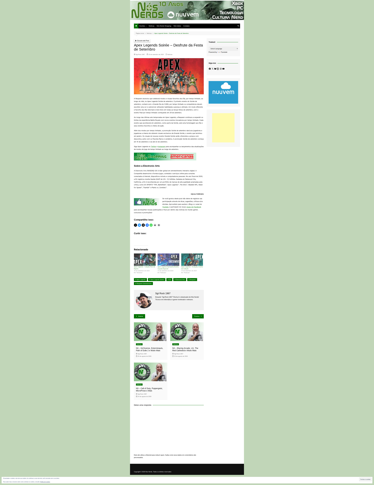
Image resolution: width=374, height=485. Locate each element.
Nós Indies (177, 26)
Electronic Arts (180, 279)
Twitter (153, 146)
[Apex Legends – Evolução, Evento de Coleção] (192, 259)
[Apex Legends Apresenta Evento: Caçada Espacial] (168, 259)
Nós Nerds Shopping (164, 26)
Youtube (165, 207)
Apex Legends (141, 279)
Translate (224, 52)
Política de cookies (45, 482)
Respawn (193, 279)
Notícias (151, 26)
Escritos (142, 26)
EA (170, 279)
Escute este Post (143, 40)
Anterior (140, 316)
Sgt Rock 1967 (140, 54)
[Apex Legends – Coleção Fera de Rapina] (145, 259)
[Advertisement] (223, 127)
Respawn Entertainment (144, 283)
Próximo (196, 316)
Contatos (186, 26)
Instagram (161, 146)
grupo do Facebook (194, 207)
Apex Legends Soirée (157, 279)
